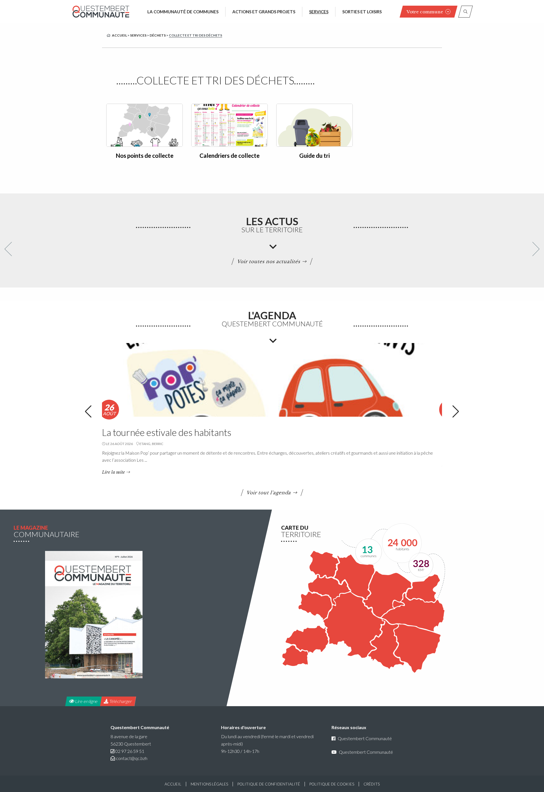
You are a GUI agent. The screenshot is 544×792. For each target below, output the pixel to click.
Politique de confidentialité (268, 784)
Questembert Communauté (365, 738)
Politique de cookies (331, 784)
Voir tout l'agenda (269, 492)
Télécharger (120, 701)
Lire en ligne (86, 701)
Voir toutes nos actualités (269, 261)
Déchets (158, 35)
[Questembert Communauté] (101, 11)
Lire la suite (113, 472)
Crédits (372, 784)
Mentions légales (209, 784)
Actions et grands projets (263, 11)
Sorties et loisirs (362, 11)
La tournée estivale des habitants (166, 432)
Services (318, 11)
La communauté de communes (182, 11)
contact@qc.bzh (131, 758)
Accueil (119, 35)
